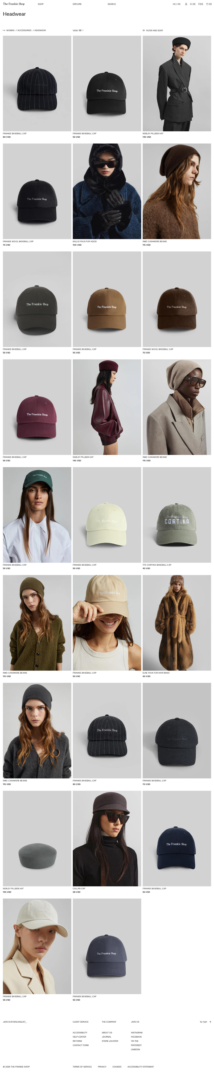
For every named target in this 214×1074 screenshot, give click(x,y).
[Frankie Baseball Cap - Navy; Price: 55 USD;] (177, 842)
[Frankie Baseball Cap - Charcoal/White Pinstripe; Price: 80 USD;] (107, 734)
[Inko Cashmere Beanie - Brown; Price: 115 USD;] (177, 195)
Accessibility (80, 1033)
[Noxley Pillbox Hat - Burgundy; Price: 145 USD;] (107, 410)
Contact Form (81, 1045)
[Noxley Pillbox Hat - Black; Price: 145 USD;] (177, 87)
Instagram (137, 1033)
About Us (107, 1033)
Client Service (81, 1022)
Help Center (79, 1037)
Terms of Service (82, 1067)
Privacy (102, 1067)
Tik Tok (134, 1041)
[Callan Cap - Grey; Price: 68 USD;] (107, 842)
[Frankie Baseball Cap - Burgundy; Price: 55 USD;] (37, 410)
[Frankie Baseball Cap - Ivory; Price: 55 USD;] (37, 950)
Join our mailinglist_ (14, 1022)
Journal (106, 1037)
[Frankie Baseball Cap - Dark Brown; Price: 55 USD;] (37, 302)
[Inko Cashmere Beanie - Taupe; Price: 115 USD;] (177, 410)
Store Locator (110, 1041)
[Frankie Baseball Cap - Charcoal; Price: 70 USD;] (177, 734)
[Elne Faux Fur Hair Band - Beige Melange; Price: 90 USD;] (177, 626)
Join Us (135, 1022)
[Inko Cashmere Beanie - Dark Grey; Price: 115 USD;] (37, 734)
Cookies (117, 1067)
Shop (41, 4)
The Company (109, 1022)
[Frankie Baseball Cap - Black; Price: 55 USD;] (107, 87)
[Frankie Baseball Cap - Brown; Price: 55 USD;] (107, 302)
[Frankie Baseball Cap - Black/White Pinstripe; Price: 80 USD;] (37, 87)
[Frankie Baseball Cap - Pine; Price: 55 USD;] (37, 518)
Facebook (136, 1037)
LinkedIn (135, 1049)
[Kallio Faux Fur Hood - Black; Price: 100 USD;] (107, 195)
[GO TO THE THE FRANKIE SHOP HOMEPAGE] (14, 4)
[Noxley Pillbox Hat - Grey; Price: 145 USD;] (37, 842)
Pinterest (136, 1045)
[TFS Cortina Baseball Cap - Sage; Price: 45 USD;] (177, 518)
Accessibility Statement (141, 1067)
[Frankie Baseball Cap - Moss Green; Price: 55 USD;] (107, 518)
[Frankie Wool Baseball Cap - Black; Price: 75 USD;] (37, 195)
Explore (77, 4)
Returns (77, 1041)
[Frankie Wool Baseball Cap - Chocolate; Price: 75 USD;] (177, 302)
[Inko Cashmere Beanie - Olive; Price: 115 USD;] (37, 626)
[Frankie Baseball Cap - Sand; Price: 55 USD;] (107, 626)
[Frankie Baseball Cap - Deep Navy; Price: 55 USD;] (107, 950)
